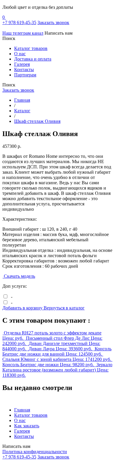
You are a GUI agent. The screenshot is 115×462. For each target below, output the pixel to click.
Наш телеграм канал (22, 33)
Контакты (24, 69)
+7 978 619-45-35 (19, 22)
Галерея (22, 64)
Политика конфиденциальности (34, 451)
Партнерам (25, 74)
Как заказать (26, 425)
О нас (20, 53)
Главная (22, 409)
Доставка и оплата (32, 58)
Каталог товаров (30, 48)
